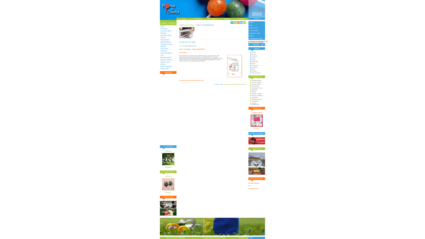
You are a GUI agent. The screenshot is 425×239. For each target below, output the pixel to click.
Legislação (255, 97)
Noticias (251, 22)
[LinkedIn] (241, 22)
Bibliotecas (255, 90)
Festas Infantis (164, 39)
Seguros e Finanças (166, 59)
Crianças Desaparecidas (254, 103)
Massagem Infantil (165, 57)
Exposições (255, 61)
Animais (162, 64)
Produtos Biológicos (166, 53)
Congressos (255, 65)
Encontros (254, 67)
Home (183, 18)
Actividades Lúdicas (166, 44)
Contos (254, 58)
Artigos (251, 25)
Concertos (254, 56)
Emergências (255, 101)
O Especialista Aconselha (256, 38)
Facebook (241, 18)
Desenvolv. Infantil (165, 35)
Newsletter (227, 18)
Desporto (163, 37)
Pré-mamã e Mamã (165, 31)
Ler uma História (253, 30)
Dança (253, 59)
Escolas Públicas (256, 84)
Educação (163, 33)
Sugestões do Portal (254, 33)
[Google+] (238, 22)
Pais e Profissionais (205, 25)
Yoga (161, 55)
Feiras (253, 69)
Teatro (253, 63)
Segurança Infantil (256, 99)
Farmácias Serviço (257, 88)
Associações (255, 86)
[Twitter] (235, 22)
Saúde (162, 26)
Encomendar (183, 52)
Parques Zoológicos (257, 95)
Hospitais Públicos (257, 80)
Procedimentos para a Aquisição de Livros (191, 80)
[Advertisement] (168, 109)
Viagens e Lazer (165, 62)
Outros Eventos (256, 73)
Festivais (254, 71)
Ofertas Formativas (166, 66)
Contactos (257, 18)
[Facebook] (232, 22)
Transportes (163, 50)
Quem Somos (198, 18)
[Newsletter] (244, 22)
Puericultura (164, 28)
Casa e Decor (164, 48)
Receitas (251, 36)
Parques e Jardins (257, 93)
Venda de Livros (253, 28)
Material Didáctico (165, 42)
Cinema (254, 54)
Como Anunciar (212, 18)
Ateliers (254, 52)
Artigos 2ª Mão (164, 68)
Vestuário (163, 46)
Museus (254, 91)
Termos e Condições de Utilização (175, 237)
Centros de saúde (256, 82)
